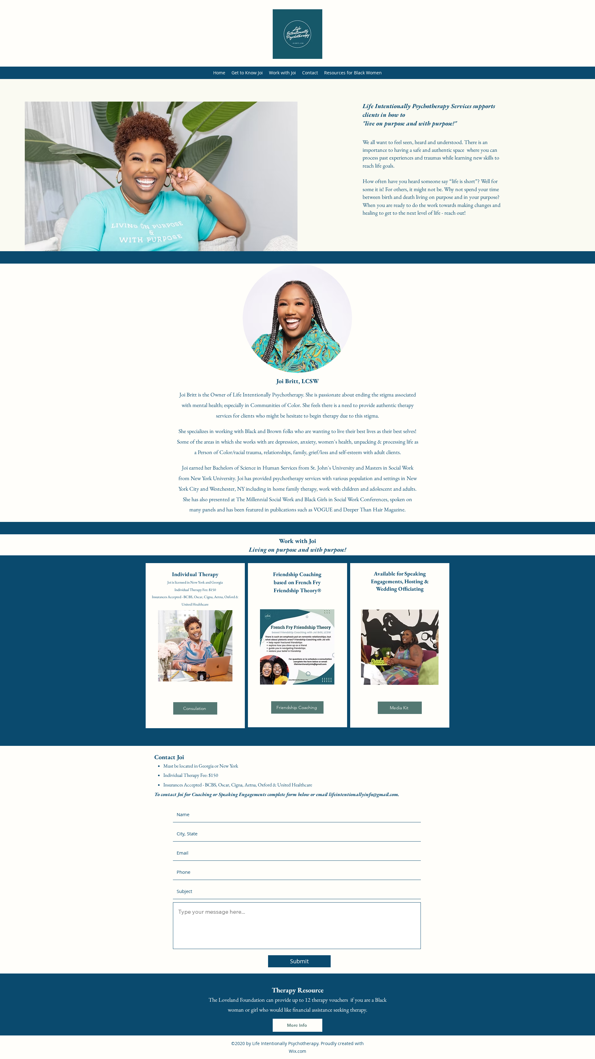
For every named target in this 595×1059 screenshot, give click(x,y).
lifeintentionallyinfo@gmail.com (363, 794)
